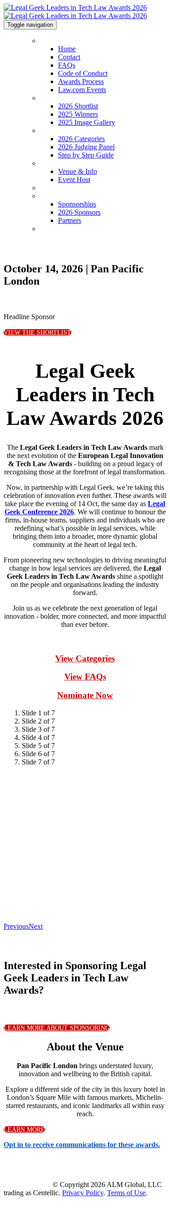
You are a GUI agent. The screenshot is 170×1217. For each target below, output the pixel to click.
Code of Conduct (82, 73)
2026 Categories (65, 130)
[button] (37, 332)
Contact (69, 57)
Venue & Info (59, 163)
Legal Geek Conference (76, 188)
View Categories (85, 658)
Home (49, 40)
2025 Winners (78, 114)
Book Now (55, 228)
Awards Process (81, 81)
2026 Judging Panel (86, 147)
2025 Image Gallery (86, 122)
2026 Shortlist (60, 98)
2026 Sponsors (79, 212)
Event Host (74, 179)
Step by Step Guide (86, 155)
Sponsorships (60, 196)
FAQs (66, 65)
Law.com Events (82, 90)
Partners (69, 220)
